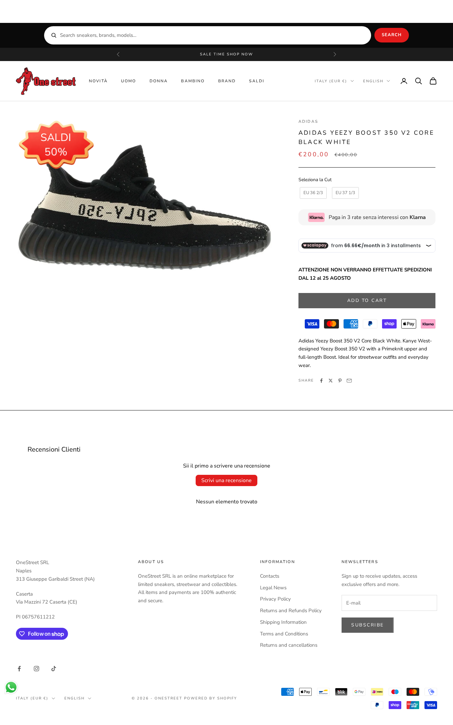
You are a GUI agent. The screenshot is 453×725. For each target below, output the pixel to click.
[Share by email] (349, 380)
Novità (98, 81)
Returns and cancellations (288, 645)
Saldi (256, 81)
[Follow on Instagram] (36, 668)
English (373, 80)
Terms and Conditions (284, 633)
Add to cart (367, 300)
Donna (159, 81)
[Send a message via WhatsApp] (11, 687)
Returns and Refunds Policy (291, 610)
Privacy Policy (275, 599)
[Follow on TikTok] (53, 668)
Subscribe (367, 625)
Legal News (273, 587)
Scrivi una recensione (226, 480)
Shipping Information (283, 622)
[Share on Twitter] (330, 380)
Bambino (193, 81)
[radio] (312, 193)
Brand (227, 81)
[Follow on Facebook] (19, 668)
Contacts (269, 576)
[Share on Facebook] (321, 380)
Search (392, 35)
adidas (308, 121)
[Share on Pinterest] (340, 380)
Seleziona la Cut (315, 180)
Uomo (128, 81)
